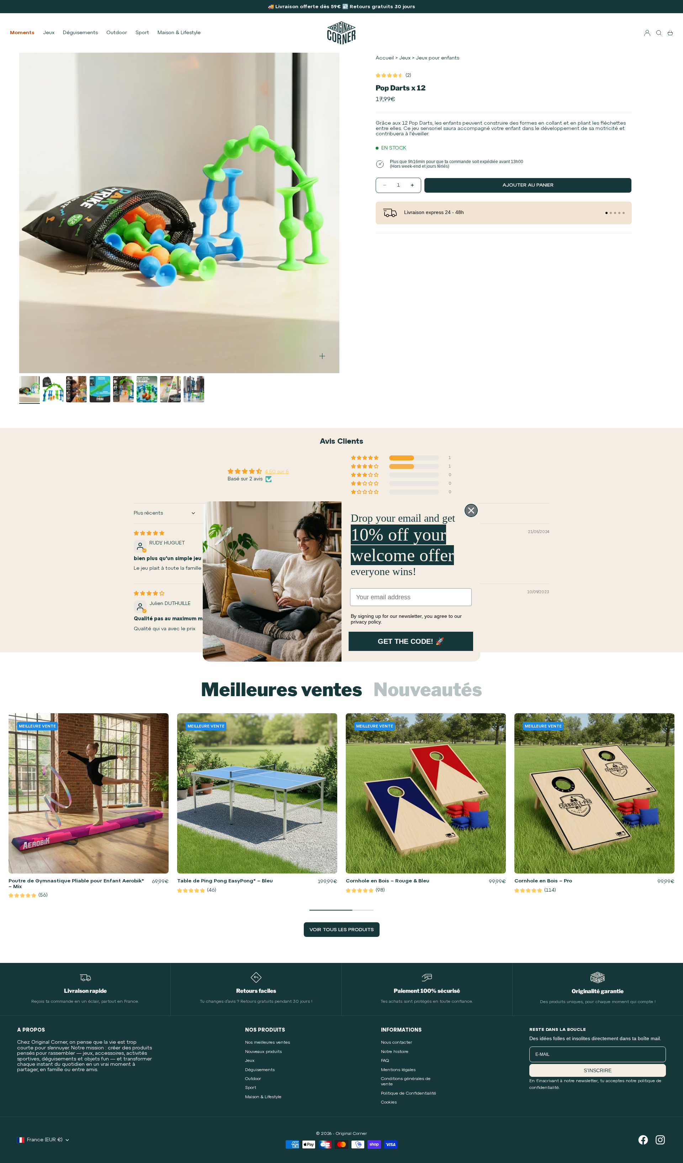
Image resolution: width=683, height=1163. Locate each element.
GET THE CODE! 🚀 (411, 641)
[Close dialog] (471, 510)
